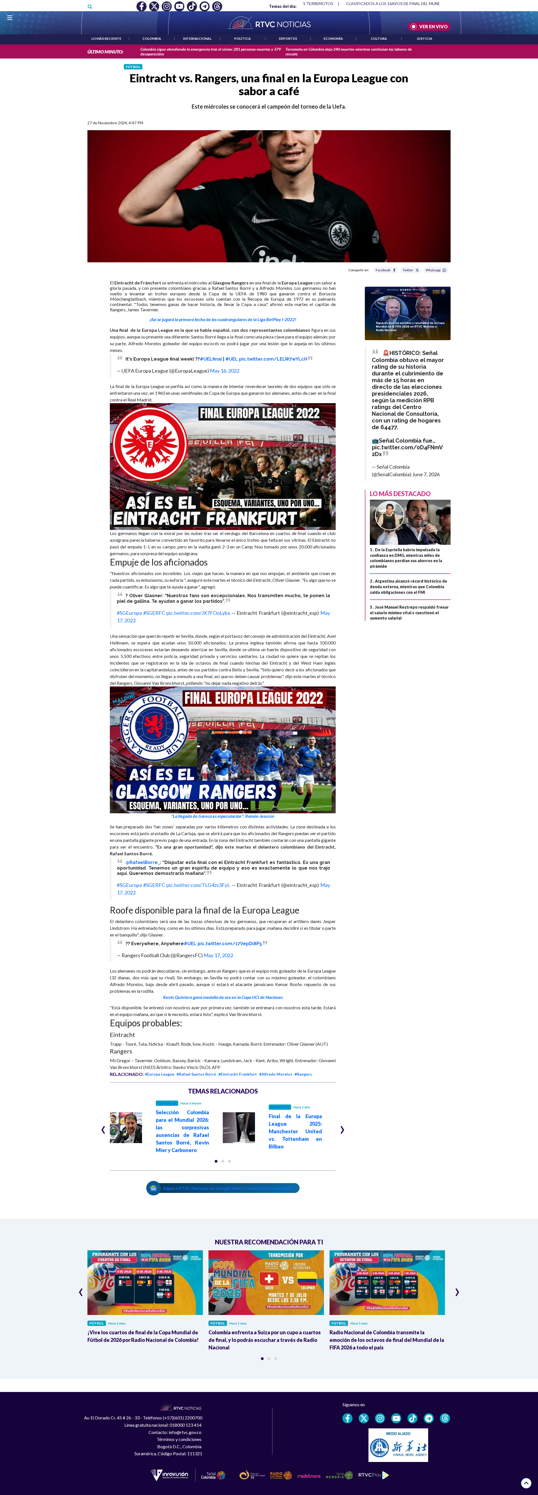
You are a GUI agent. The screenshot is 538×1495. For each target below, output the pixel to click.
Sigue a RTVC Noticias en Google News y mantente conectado (227, 1188)
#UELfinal (211, 359)
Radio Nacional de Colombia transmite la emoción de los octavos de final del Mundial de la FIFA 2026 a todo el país (387, 1340)
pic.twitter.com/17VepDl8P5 (230, 943)
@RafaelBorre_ (143, 862)
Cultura (379, 38)
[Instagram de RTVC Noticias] (380, 1418)
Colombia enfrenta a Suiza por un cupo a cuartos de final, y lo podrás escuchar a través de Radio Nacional (264, 1340)
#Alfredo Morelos (275, 1074)
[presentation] (103, 1127)
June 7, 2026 (426, 474)
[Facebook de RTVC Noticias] (347, 1418)
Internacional (197, 38)
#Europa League (159, 1074)
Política (242, 38)
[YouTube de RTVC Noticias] (396, 1418)
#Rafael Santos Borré (196, 1074)
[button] (223, 466)
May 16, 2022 (224, 371)
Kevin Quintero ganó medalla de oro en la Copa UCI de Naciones (223, 997)
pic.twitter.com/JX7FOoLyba (198, 613)
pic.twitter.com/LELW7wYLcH (273, 359)
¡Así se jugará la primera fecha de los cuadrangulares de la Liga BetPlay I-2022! (222, 319)
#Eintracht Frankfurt (237, 1074)
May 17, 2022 (218, 955)
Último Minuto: (105, 52)
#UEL (231, 359)
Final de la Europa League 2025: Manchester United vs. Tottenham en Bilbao (295, 1131)
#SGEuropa (129, 613)
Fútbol (133, 67)
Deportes (288, 38)
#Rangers (303, 1074)
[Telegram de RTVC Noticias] (429, 1418)
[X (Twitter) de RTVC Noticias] (364, 1418)
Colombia (151, 38)
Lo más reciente (106, 38)
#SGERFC (154, 613)
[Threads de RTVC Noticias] (445, 1418)
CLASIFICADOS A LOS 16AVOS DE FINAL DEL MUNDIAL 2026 (401, 3)
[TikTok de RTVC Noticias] (412, 1418)
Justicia (424, 38)
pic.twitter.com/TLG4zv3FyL (198, 885)
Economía (333, 38)
